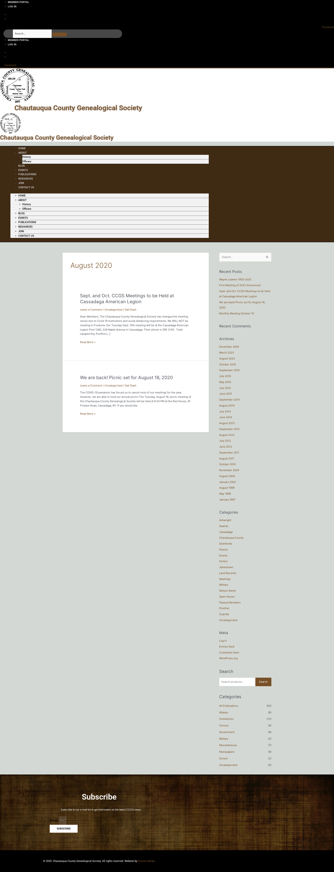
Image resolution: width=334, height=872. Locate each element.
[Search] (59, 34)
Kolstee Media (146, 861)
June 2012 (225, 446)
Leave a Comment (91, 309)
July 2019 (225, 376)
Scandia (224, 614)
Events (23, 217)
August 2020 (227, 358)
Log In (12, 6)
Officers (26, 161)
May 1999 (225, 493)
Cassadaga (226, 532)
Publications (27, 222)
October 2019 (227, 364)
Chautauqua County (231, 537)
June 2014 (225, 417)
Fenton (223, 561)
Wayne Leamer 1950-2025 (235, 279)
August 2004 (227, 476)
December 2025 (229, 346)
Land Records (227, 573)
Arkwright (225, 520)
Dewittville (225, 543)
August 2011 (226, 458)
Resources (25, 178)
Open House (226, 596)
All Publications (228, 705)
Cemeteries (226, 718)
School (223, 758)
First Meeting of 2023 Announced (240, 285)
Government (226, 732)
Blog (21, 213)
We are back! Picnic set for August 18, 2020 (126, 377)
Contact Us (26, 187)
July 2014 (225, 411)
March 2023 (226, 352)
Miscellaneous (228, 745)
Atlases (223, 712)
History (26, 156)
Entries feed (226, 646)
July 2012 (225, 440)
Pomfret (224, 608)
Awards (223, 526)
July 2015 (225, 388)
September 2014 (229, 399)
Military (223, 584)
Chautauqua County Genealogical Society (78, 108)
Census (224, 725)
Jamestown (226, 567)
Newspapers (227, 751)
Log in (223, 640)
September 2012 (229, 429)
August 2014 (227, 405)
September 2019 (229, 370)
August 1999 (226, 487)
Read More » (88, 342)
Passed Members (230, 602)
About (22, 152)
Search (7, 33)
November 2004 (229, 470)
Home (22, 195)
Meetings (225, 579)
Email (54, 820)
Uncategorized (113, 309)
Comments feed (229, 652)
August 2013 (227, 423)
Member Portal (18, 2)
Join (21, 231)
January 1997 (227, 499)
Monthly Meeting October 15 (236, 313)
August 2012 (226, 435)
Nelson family (227, 590)
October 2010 (227, 464)
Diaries (223, 549)
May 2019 (225, 382)
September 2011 (229, 452)
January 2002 (227, 482)
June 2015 (225, 393)
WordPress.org (228, 658)
